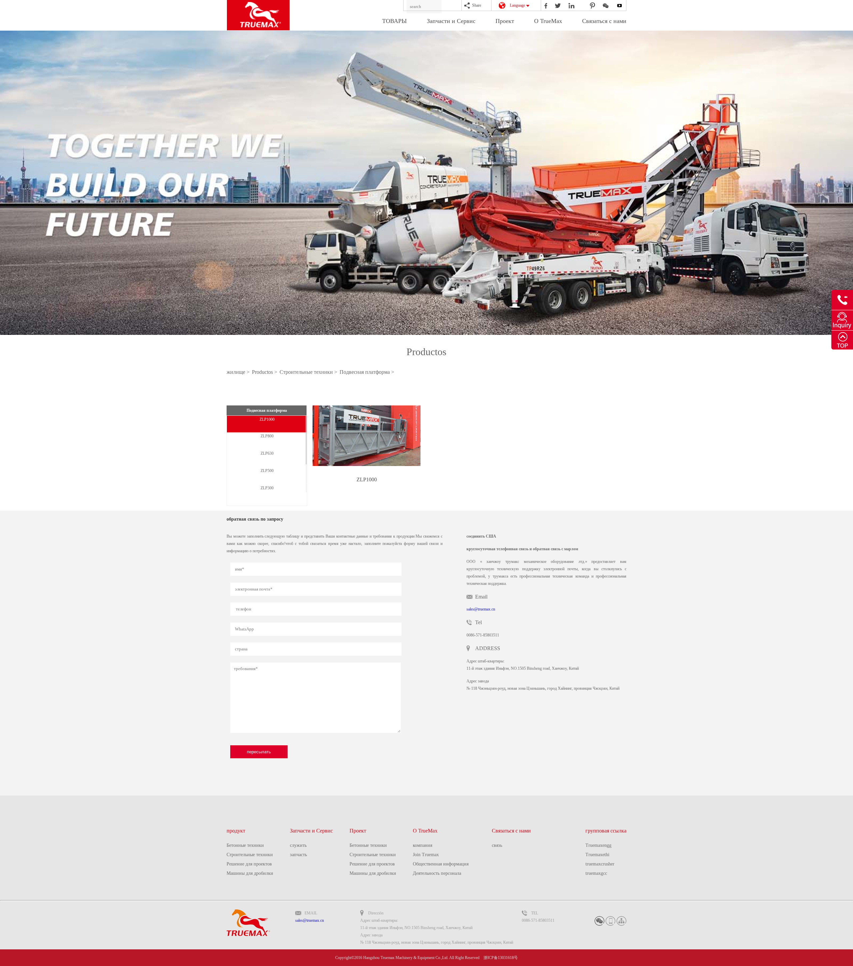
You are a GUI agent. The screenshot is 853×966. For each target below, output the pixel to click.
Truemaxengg (598, 845)
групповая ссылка (605, 831)
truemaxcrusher (599, 863)
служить (298, 845)
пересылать (259, 751)
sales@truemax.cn (480, 609)
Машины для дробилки (250, 873)
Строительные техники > (309, 372)
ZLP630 (267, 453)
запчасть (298, 854)
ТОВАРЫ (394, 21)
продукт (236, 831)
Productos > (265, 372)
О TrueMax (548, 21)
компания (422, 845)
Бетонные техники (245, 845)
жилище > (239, 372)
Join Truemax (426, 854)
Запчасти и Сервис (451, 21)
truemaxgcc (596, 873)
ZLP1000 (267, 419)
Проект (504, 21)
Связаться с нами (604, 21)
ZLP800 (267, 436)
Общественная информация (440, 863)
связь (497, 845)
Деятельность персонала (437, 873)
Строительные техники (250, 854)
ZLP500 (267, 470)
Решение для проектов (249, 863)
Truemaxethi (597, 854)
